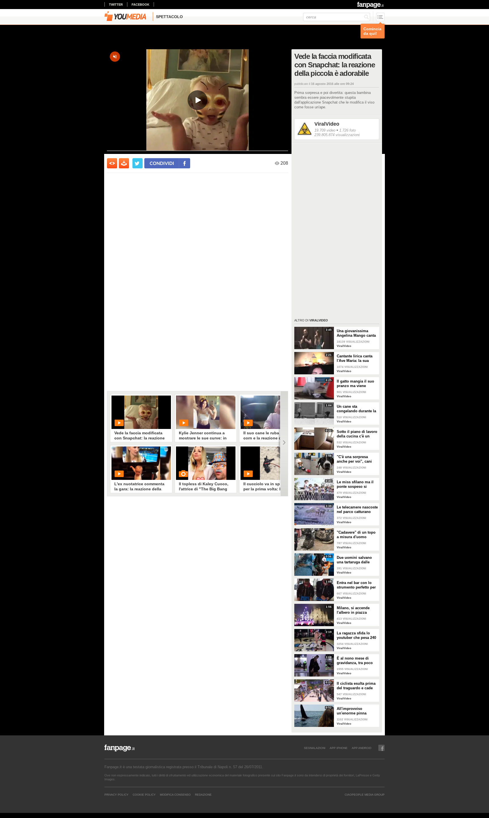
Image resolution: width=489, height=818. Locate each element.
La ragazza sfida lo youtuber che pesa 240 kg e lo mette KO (356, 635)
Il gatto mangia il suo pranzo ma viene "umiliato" (355, 383)
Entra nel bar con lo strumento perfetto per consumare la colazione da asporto (356, 585)
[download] (124, 163)
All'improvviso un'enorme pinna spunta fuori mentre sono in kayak (354, 711)
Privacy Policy (116, 794)
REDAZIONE (203, 794)
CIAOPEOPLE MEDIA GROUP (365, 794)
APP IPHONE (339, 747)
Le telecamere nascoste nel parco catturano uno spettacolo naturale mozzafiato (357, 509)
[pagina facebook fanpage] (381, 748)
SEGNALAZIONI (314, 747)
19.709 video (324, 130)
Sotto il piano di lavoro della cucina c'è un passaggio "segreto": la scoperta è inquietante (357, 434)
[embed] (112, 163)
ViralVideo (326, 124)
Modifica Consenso (175, 794)
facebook (140, 4)
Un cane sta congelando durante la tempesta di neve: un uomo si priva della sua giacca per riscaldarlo (356, 408)
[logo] (371, 5)
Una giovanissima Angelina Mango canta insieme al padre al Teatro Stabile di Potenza (356, 333)
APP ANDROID (361, 747)
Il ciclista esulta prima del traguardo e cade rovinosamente (356, 685)
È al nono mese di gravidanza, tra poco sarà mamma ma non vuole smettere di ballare (355, 660)
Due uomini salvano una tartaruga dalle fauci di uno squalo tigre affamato (354, 559)
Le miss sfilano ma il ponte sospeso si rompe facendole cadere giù (355, 484)
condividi (162, 163)
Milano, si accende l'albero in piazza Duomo (353, 610)
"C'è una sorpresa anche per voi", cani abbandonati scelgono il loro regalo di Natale (356, 459)
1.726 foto (347, 130)
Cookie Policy (144, 794)
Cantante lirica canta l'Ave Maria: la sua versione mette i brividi (357, 358)
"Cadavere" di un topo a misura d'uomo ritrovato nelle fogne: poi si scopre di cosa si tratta (357, 534)
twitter (116, 4)
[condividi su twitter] (137, 163)
